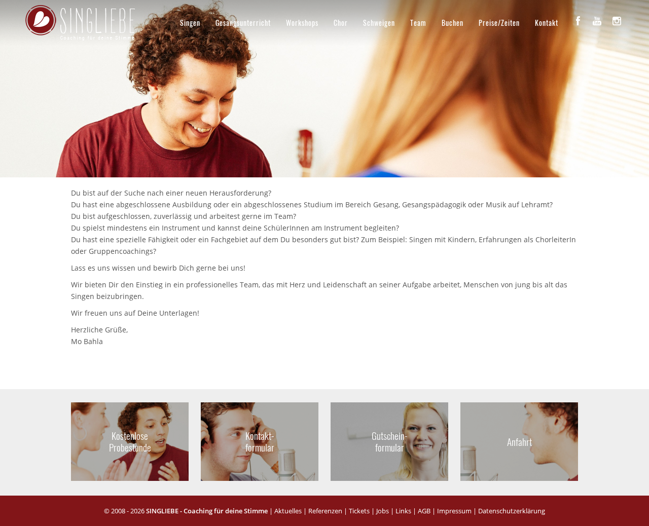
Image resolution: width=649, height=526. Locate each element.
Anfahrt (519, 441)
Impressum (454, 510)
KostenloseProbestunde (130, 441)
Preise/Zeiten (499, 22)
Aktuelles (288, 510)
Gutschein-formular (389, 441)
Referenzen (325, 510)
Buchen (452, 22)
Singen (190, 22)
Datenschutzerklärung (511, 510)
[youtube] (597, 21)
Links (403, 510)
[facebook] (578, 21)
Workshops (302, 22)
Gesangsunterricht (243, 22)
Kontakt (546, 22)
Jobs (382, 510)
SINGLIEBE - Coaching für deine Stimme (207, 510)
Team (418, 22)
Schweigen (379, 22)
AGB (424, 510)
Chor (341, 22)
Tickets (359, 510)
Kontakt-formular (260, 441)
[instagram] (616, 21)
